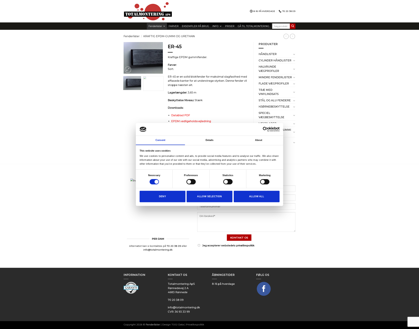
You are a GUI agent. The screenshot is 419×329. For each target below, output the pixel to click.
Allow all (256, 196)
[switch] (191, 181)
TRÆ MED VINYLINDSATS (269, 92)
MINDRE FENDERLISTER (275, 77)
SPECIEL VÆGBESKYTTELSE (271, 115)
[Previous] (128, 58)
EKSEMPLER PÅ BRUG (195, 26)
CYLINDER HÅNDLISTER (275, 60)
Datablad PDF (180, 115)
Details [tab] (210, 140)
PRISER (229, 26)
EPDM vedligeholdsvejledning (191, 121)
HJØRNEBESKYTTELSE (274, 106)
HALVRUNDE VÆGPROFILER (269, 69)
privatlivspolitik (245, 245)
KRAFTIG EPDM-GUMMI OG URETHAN (169, 36)
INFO (215, 26)
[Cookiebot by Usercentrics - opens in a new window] (265, 129)
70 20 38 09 (174, 246)
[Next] (158, 58)
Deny (162, 196)
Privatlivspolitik (195, 324)
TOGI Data (177, 324)
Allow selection (209, 196)
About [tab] (258, 140)
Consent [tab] (160, 140)
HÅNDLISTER (268, 54)
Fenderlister (155, 26)
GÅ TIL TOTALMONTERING (253, 26)
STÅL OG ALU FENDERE (275, 100)
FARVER (174, 26)
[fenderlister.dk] (162, 11)
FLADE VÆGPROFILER (274, 83)
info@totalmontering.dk (158, 249)
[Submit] (292, 26)
